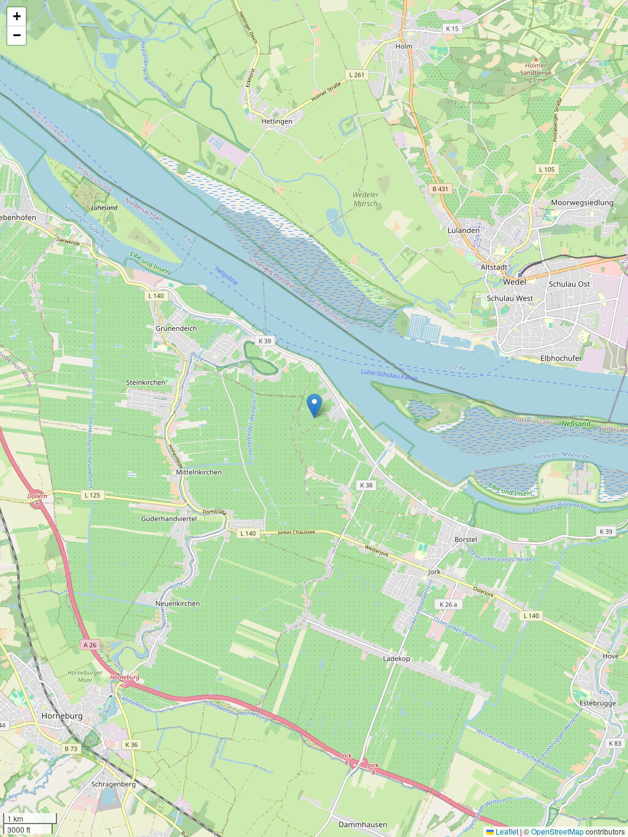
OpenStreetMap (557, 831)
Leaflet (506, 831)
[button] (314, 405)
